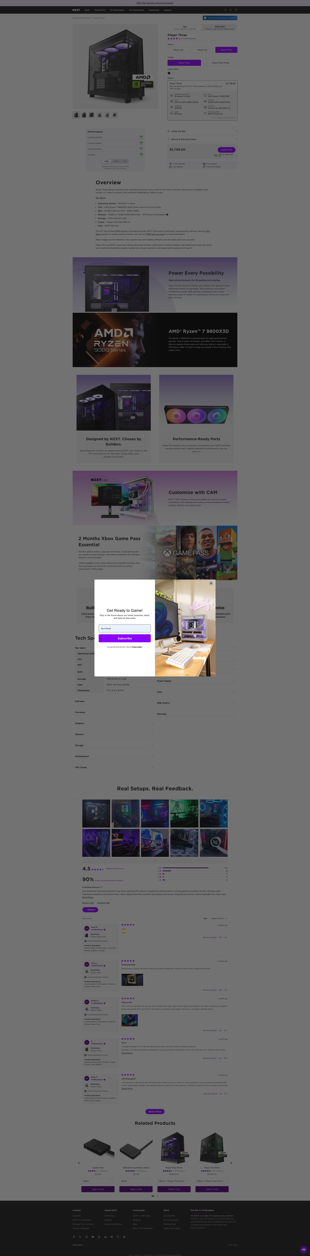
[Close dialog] (211, 583)
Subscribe (125, 638)
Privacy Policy (137, 647)
